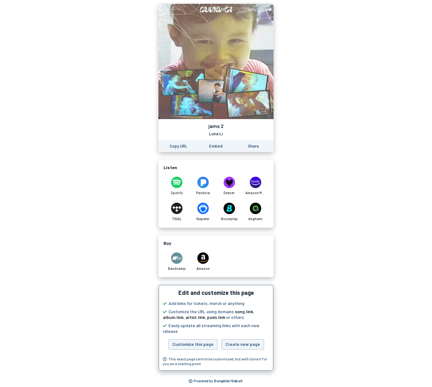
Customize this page (192, 344)
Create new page (242, 344)
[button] (216, 327)
